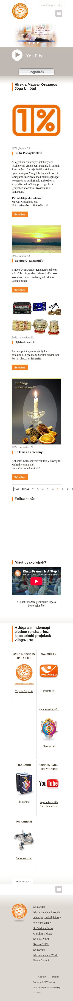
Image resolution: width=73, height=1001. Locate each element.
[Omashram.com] (24, 852)
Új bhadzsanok (25, 342)
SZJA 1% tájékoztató (28, 153)
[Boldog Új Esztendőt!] (36, 252)
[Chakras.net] (49, 740)
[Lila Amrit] (24, 796)
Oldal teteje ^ (22, 881)
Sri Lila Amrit (41, 939)
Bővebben (19, 214)
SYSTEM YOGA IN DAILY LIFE (24, 656)
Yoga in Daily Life (24, 691)
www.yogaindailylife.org (47, 917)
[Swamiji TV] (48, 685)
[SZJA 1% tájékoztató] (36, 144)
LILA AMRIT (23, 765)
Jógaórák (36, 72)
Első (16, 489)
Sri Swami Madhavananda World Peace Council (45, 955)
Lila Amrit (24, 801)
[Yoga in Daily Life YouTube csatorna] (48, 796)
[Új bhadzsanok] (36, 333)
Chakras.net (49, 746)
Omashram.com (24, 858)
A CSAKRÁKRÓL (49, 709)
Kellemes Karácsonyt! (29, 452)
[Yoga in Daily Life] (24, 685)
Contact (42, 976)
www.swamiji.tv (42, 922)
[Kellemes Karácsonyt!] (36, 443)
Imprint (55, 976)
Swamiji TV (49, 690)
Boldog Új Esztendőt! (29, 260)
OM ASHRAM (24, 821)
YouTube (34, 55)
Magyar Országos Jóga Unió (20, 13)
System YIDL (41, 944)
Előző (25, 489)
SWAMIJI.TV (48, 654)
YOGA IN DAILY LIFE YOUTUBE (48, 767)
